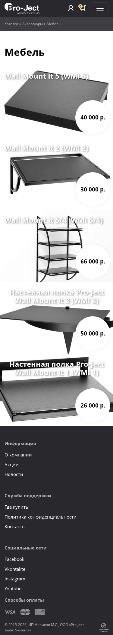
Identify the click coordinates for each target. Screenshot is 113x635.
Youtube (13, 588)
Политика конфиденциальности (41, 517)
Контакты (15, 526)
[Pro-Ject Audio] (22, 8)
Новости (14, 474)
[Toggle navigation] (100, 8)
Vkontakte (15, 569)
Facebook (14, 559)
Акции (12, 465)
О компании (18, 455)
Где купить (16, 507)
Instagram (15, 579)
